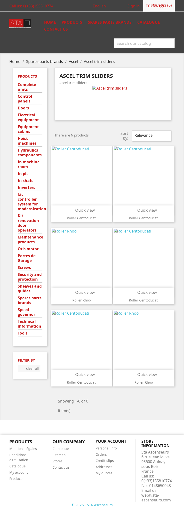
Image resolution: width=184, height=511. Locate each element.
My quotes (104, 473)
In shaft (25, 180)
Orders (101, 454)
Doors (23, 108)
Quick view (82, 210)
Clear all (29, 368)
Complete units (27, 87)
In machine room (29, 164)
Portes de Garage (26, 258)
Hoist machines (27, 141)
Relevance (150, 136)
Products (72, 22)
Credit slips (105, 460)
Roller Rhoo (81, 300)
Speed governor (26, 312)
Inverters (26, 187)
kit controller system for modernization (30, 201)
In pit (23, 173)
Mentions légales (23, 448)
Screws (24, 267)
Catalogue (148, 22)
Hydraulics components (30, 153)
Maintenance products (30, 239)
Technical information (29, 324)
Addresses (104, 467)
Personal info (106, 448)
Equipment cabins (28, 129)
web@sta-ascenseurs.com (156, 498)
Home (50, 22)
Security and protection (30, 277)
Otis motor (28, 248)
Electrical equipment (28, 117)
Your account (111, 441)
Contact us (56, 29)
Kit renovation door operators (28, 223)
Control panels (25, 99)
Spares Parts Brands (110, 22)
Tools (23, 333)
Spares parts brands (29, 300)
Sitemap (59, 455)
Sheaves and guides (30, 289)
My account (18, 472)
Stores (57, 461)
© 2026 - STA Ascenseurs (92, 504)
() (159, 5)
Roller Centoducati (82, 218)
